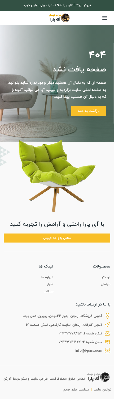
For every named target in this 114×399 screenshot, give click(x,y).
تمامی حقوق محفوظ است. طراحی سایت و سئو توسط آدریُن (44, 379)
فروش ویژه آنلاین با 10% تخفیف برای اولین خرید (57, 5)
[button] (105, 18)
